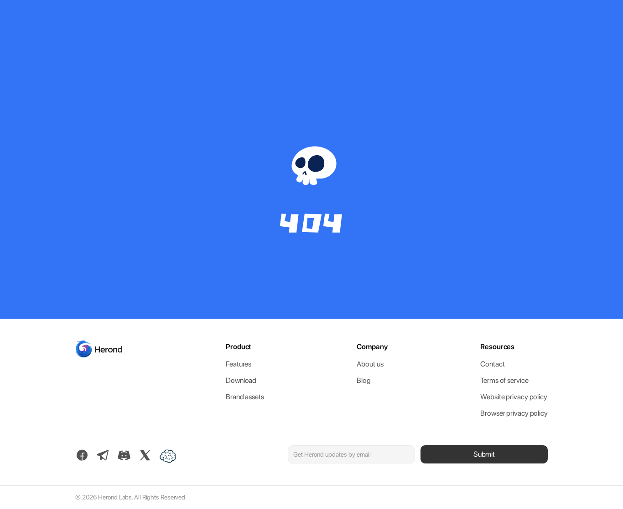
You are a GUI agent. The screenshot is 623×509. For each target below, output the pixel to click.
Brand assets (245, 396)
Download (241, 380)
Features (238, 364)
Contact (492, 364)
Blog (364, 380)
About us (370, 364)
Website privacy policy (513, 396)
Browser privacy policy (514, 413)
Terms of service (504, 380)
